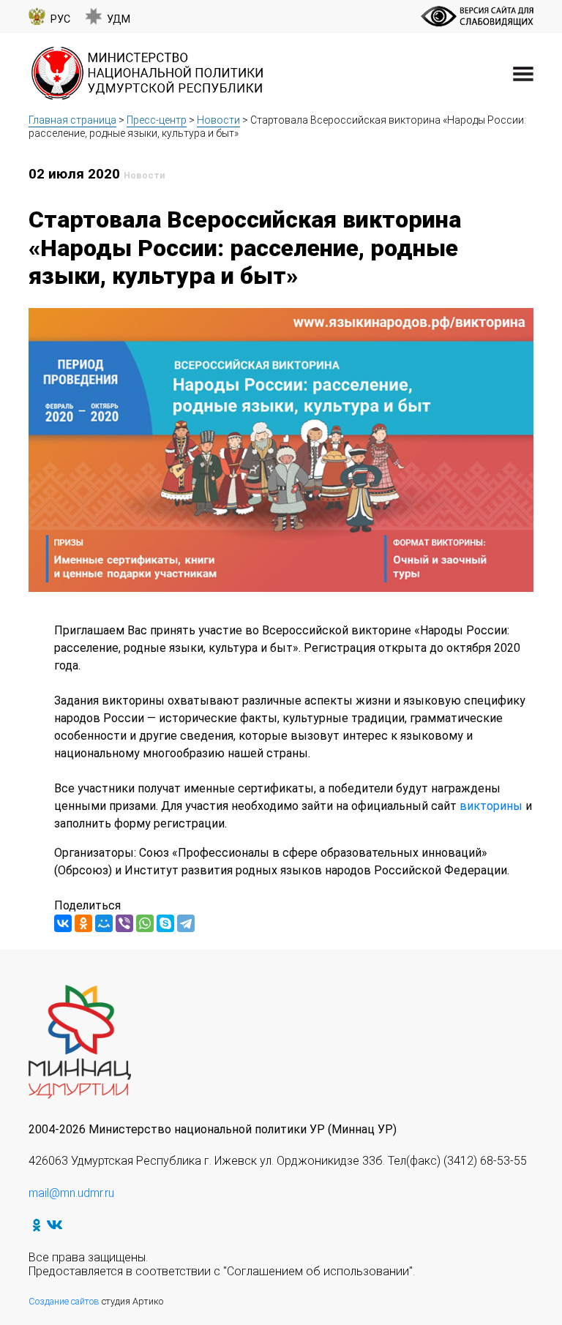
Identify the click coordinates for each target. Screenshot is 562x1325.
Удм (118, 19)
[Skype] (165, 923)
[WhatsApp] (145, 923)
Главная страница (72, 120)
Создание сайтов (64, 1301)
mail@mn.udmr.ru (71, 1193)
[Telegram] (186, 923)
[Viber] (124, 923)
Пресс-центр (157, 120)
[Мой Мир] (104, 923)
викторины (492, 806)
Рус (60, 19)
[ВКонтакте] (63, 923)
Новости (218, 120)
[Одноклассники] (83, 923)
